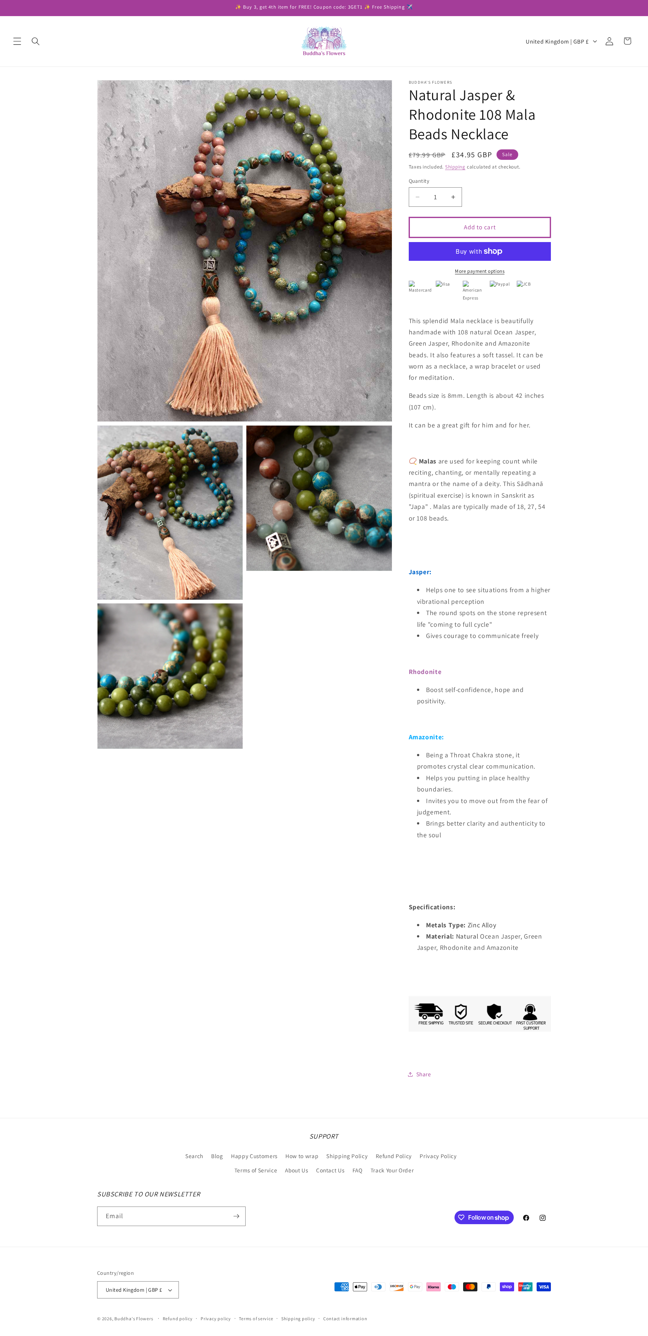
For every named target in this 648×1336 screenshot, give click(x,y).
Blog (217, 1156)
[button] (17, 41)
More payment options (479, 271)
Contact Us (330, 1170)
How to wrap (301, 1156)
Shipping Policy (347, 1156)
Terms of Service (256, 1170)
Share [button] (423, 1074)
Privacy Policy (438, 1156)
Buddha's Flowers (133, 1318)
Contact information (345, 1318)
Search (194, 1156)
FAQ (357, 1170)
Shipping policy (298, 1318)
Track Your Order (392, 1170)
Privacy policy (216, 1318)
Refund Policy (394, 1156)
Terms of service (256, 1318)
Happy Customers (254, 1156)
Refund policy (178, 1318)
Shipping (455, 167)
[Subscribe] (236, 1216)
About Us (296, 1170)
